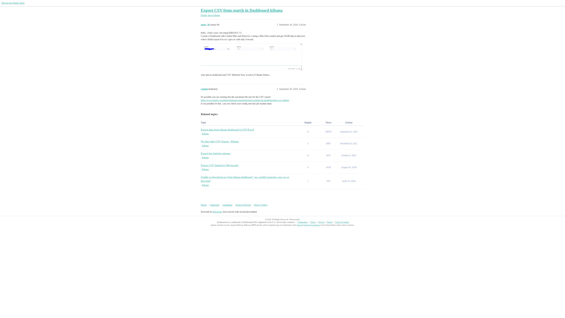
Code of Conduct (342, 222)
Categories (214, 205)
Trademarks (302, 222)
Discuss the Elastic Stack (13, 3)
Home (204, 205)
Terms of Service (243, 205)
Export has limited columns (215, 153)
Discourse (217, 212)
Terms (312, 222)
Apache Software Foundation (308, 225)
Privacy (321, 222)
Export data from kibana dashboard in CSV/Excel (227, 129)
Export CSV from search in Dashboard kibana (241, 10)
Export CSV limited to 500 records (219, 165)
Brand (329, 222)
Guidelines (227, 205)
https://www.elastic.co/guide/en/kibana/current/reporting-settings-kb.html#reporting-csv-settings (245, 100)
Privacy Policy (260, 205)
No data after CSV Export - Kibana (220, 141)
